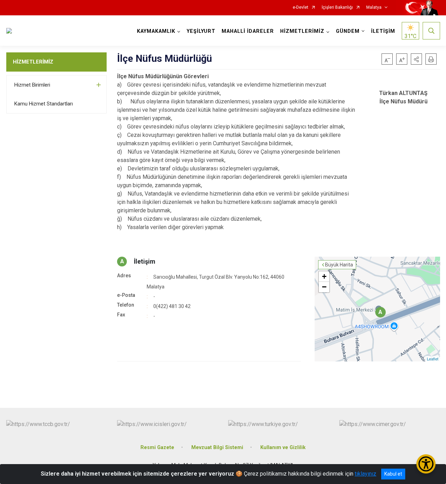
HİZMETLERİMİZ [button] (302, 31)
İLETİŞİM (383, 31)
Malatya (374, 7)
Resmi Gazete (157, 447)
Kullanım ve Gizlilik (283, 447)
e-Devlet (300, 7)
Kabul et (393, 474)
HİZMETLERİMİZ (33, 62)
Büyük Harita (339, 264)
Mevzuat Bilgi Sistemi (217, 447)
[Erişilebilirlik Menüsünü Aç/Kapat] (426, 464)
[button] (416, 59)
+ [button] (324, 276)
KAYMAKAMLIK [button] (156, 31)
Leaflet (432, 358)
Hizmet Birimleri (32, 85)
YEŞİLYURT (201, 31)
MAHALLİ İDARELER (248, 31)
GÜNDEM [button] (348, 31)
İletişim (144, 261)
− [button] (324, 287)
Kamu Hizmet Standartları (43, 104)
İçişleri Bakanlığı (337, 7)
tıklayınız (365, 473)
